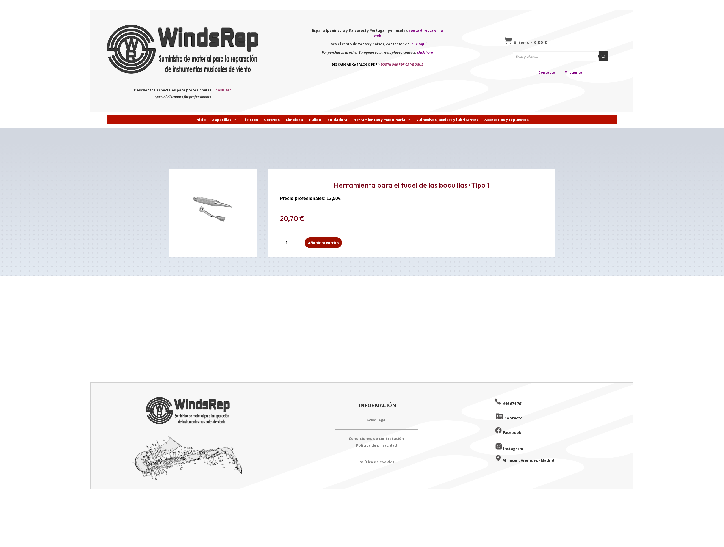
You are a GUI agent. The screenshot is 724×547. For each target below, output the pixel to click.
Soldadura (337, 120)
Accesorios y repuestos (506, 120)
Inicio (200, 120)
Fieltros (250, 120)
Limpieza (294, 120)
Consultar (222, 90)
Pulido (315, 120)
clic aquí (418, 44)
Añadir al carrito (323, 242)
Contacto (546, 72)
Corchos (272, 120)
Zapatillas (221, 120)
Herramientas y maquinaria (379, 120)
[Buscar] (603, 56)
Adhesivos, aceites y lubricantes (447, 120)
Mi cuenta (573, 72)
